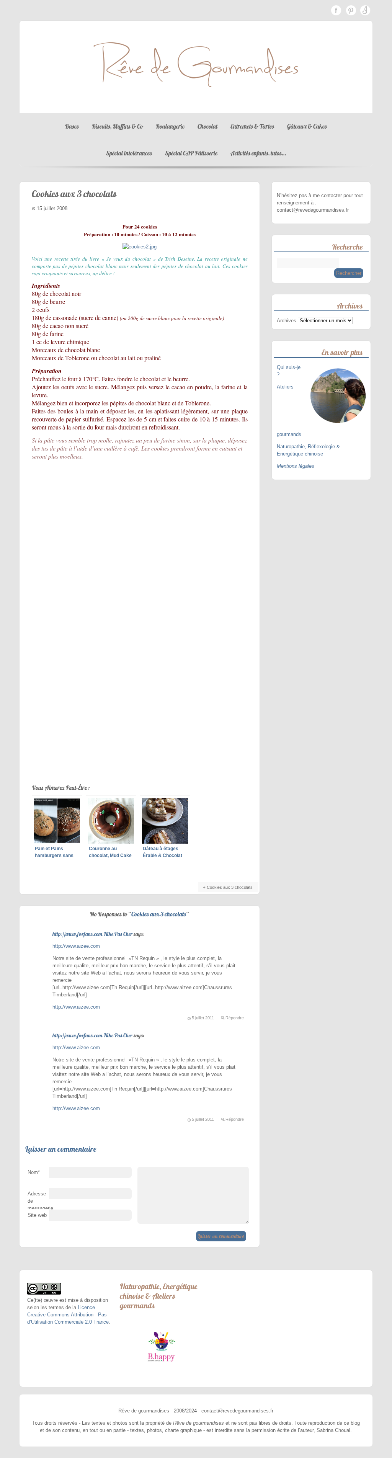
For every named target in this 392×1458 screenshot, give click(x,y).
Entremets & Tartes (252, 126)
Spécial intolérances (129, 153)
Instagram (365, 10)
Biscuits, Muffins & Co (117, 126)
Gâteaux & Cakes (307, 126)
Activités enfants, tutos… (258, 153)
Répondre (234, 1018)
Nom (34, 1172)
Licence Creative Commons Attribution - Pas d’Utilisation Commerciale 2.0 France (68, 1315)
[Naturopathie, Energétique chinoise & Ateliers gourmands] (161, 1346)
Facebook (336, 10)
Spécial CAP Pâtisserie (191, 153)
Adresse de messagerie (38, 1203)
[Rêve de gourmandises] (196, 105)
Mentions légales (295, 466)
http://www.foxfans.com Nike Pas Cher (92, 934)
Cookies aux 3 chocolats (230, 887)
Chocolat (207, 126)
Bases (72, 126)
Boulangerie (170, 126)
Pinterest (350, 10)
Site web (37, 1215)
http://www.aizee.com (76, 946)
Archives (286, 320)
